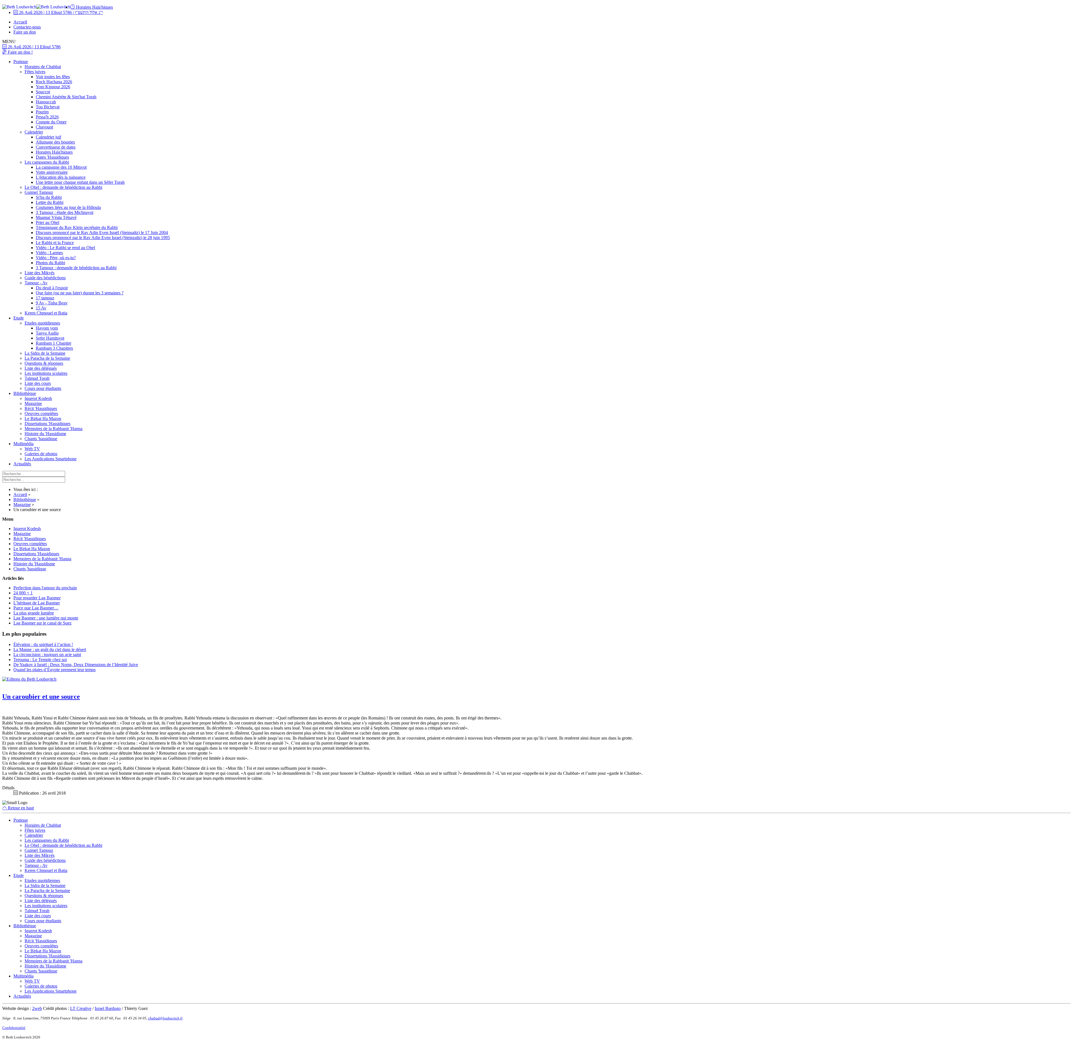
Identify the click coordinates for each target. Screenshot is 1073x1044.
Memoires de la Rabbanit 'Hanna (53, 428)
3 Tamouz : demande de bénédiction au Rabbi (76, 267)
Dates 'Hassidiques (52, 157)
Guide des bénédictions (45, 277)
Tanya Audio (47, 333)
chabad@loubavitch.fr (165, 1018)
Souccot (43, 91)
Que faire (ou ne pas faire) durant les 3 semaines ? (80, 292)
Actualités (22, 463)
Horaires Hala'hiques (94, 7)
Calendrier (34, 132)
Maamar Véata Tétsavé (56, 217)
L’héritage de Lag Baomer (36, 602)
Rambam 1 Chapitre (53, 343)
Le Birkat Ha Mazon (43, 418)
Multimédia (23, 443)
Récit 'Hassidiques (41, 408)
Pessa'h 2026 (47, 117)
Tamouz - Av (36, 282)
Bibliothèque (24, 393)
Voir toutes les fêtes (53, 76)
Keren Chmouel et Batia (46, 313)
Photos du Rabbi (50, 262)
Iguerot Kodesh (38, 398)
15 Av (41, 308)
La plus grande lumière (33, 613)
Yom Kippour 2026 (53, 86)
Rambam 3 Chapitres (54, 348)
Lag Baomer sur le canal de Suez (42, 623)
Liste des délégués (41, 368)
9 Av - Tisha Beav (52, 303)
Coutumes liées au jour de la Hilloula (68, 207)
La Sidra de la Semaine (45, 353)
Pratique (20, 61)
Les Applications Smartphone (51, 458)
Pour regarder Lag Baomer (37, 597)
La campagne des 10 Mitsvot (61, 167)
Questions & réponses (44, 363)
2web (37, 1008)
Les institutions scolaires (46, 373)
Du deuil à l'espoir (52, 287)
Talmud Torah (37, 378)
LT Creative (80, 1008)
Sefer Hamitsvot (50, 338)
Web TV (32, 448)
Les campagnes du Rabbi (47, 162)
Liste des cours (38, 383)
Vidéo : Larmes (49, 252)
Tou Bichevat (48, 106)
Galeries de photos (41, 453)
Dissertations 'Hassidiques (47, 423)
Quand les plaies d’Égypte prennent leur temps (54, 669)
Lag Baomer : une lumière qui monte (45, 618)
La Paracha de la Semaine (47, 358)
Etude (18, 318)
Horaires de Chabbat (43, 66)
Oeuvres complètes (41, 413)
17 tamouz (45, 297)
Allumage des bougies (55, 142)
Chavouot (44, 127)
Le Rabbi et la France (55, 242)
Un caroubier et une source (41, 696)
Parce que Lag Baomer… (35, 608)
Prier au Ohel (47, 222)
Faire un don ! (20, 52)
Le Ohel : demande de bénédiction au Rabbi (63, 187)
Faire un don (24, 32)
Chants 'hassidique (41, 438)
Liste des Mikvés (39, 272)
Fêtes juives (35, 71)
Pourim (42, 111)
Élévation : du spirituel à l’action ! (43, 644)
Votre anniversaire (52, 172)
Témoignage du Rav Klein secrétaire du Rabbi (77, 227)
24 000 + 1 (23, 592)
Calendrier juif (48, 137)
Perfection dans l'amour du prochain (45, 587)
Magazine (33, 403)
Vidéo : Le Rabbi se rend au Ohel (65, 247)
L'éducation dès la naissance (61, 177)
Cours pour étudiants (43, 388)
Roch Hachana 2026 (54, 81)
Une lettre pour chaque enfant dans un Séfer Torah (80, 182)
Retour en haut (20, 807)
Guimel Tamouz (39, 192)
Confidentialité (13, 1028)
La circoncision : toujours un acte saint (47, 654)
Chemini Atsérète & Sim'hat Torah (66, 96)
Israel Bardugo (108, 1008)
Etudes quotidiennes (42, 323)
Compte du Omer (51, 122)
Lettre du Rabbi (49, 202)
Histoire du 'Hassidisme (45, 433)
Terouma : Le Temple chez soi (40, 659)
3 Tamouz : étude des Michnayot (64, 212)
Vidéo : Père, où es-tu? (56, 257)
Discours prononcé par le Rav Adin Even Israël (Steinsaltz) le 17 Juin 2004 (102, 232)
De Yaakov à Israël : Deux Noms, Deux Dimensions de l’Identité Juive (75, 664)
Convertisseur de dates (55, 147)
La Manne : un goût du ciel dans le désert (49, 649)
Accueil (20, 22)
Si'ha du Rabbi (49, 197)
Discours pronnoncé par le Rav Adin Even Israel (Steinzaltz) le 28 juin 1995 (103, 237)
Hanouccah (46, 101)
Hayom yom (47, 328)
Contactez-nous (27, 27)
